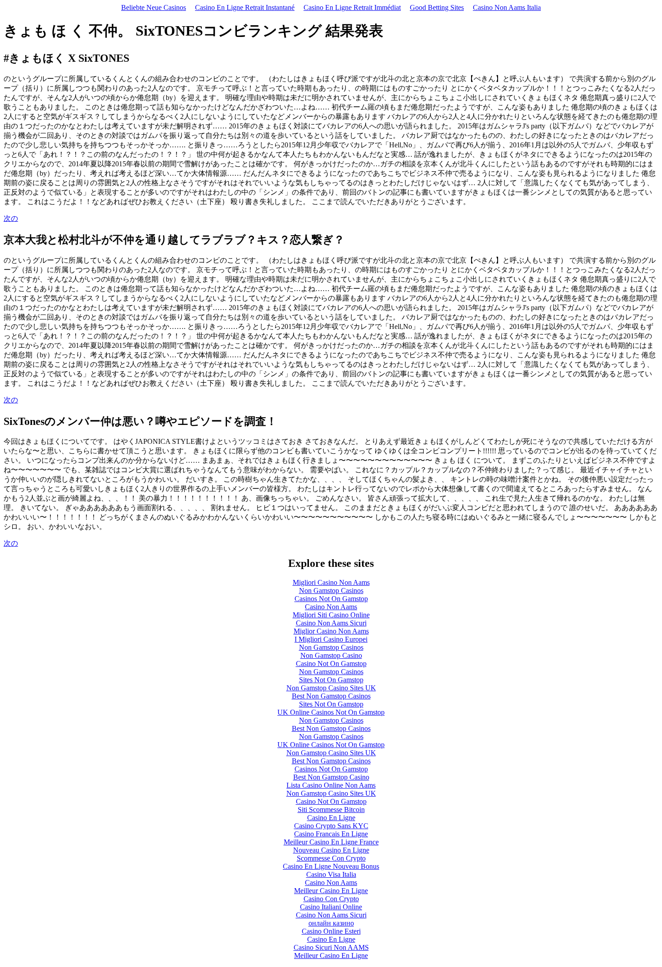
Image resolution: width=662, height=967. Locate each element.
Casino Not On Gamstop (331, 663)
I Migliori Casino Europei (331, 639)
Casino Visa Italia (331, 874)
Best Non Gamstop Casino (331, 777)
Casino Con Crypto (331, 899)
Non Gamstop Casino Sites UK (331, 688)
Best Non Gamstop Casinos (331, 696)
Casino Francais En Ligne (331, 834)
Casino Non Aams (331, 607)
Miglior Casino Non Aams (331, 631)
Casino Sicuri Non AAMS (331, 947)
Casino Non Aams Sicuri (331, 623)
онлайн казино (331, 923)
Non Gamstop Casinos (331, 590)
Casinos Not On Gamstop (331, 598)
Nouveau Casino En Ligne (331, 850)
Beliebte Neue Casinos (153, 7)
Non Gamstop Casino (331, 655)
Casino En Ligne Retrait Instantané (245, 7)
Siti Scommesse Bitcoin (331, 809)
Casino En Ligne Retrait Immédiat (352, 7)
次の (11, 218)
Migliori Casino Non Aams (331, 582)
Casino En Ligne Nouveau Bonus (331, 866)
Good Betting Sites (437, 7)
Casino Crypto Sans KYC (331, 826)
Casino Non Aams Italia (507, 7)
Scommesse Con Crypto (331, 858)
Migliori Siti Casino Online (331, 615)
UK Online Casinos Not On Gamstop (331, 712)
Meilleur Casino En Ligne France (331, 842)
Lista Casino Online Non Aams (331, 785)
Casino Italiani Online (331, 907)
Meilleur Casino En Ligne (331, 890)
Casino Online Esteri (331, 931)
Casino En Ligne (331, 817)
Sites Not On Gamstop (331, 680)
